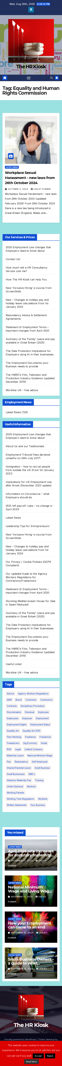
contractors (46, 699)
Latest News (12, 167)
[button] (51, 77)
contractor (31, 699)
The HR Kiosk (31, 67)
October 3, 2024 (18, 189)
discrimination (14, 712)
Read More (31, 1061)
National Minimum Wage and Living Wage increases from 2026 (29, 891)
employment (42, 718)
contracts (12, 706)
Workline (42, 798)
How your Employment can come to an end (29, 925)
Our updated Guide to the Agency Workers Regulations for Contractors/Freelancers (26, 577)
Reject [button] (50, 1056)
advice (10, 693)
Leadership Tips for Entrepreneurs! (27, 526)
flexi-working (14, 737)
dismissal (29, 712)
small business (42, 768)
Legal (18, 749)
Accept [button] (38, 1056)
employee (43, 712)
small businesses (16, 774)
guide (44, 743)
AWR (9, 699)
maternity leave (15, 755)
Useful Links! (14, 664)
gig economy (30, 743)
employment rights (17, 724)
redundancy (21, 761)
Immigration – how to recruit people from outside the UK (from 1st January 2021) (30, 470)
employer (27, 718)
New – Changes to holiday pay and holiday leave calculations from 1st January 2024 (27, 303)
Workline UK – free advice (22, 390)
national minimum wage (40, 755)
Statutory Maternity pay (19, 780)
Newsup (50, 1039)
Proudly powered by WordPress (21, 1039)
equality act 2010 (31, 730)
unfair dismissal (15, 786)
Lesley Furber (42, 189)
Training (39, 780)
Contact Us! (13, 259)
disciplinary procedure (33, 706)
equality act (13, 730)
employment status (40, 724)
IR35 (9, 749)
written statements (17, 805)
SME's (31, 774)
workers (31, 786)
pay (9, 761)
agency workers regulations (33, 693)
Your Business (37, 805)
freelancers (13, 743)
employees (12, 718)
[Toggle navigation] (28, 78)
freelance (30, 737)
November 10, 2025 (22, 932)
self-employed (39, 761)
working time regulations (20, 798)
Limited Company (34, 749)
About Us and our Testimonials (25, 446)
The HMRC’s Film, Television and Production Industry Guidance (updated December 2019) (30, 378)
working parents (15, 792)
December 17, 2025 (22, 860)
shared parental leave (19, 768)
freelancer (45, 737)
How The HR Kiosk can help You (26, 279)
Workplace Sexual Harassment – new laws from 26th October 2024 (30, 178)
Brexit (19, 699)
